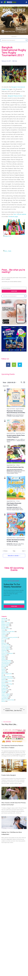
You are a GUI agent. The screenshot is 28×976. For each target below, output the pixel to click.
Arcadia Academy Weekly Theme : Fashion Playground (16, 436)
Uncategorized (4, 697)
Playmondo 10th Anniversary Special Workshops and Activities (16, 411)
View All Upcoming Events (14, 569)
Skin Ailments (4, 686)
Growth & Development (7, 653)
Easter (2, 640)
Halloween (3, 654)
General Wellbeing (5, 649)
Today (14, 551)
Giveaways (4, 650)
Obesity (3, 670)
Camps (3, 630)
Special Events (4, 689)
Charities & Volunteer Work (7, 631)
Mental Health (4, 665)
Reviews (3, 679)
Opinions (3, 672)
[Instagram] (14, 365)
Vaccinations (4, 698)
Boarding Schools (5, 628)
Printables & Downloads (7, 678)
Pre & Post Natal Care (6, 676)
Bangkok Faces (5, 624)
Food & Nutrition (5, 647)
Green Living (4, 652)
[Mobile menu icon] (2, 2)
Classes (3, 636)
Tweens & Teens (5, 695)
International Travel (6, 660)
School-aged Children (6, 681)
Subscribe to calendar (13, 555)
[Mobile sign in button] (26, 2)
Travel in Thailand (5, 694)
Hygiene (3, 657)
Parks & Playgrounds (6, 673)
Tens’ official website (19, 214)
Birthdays (3, 627)
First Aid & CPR (5, 644)
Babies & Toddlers (5, 623)
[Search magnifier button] (26, 40)
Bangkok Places (5, 625)
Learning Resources (6, 662)
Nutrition (3, 669)
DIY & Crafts (4, 639)
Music (2, 668)
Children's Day (4, 633)
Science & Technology (6, 684)
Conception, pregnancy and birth (9, 637)
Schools (3, 682)
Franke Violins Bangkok (8, 775)
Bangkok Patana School (15, 96)
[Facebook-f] (8, 365)
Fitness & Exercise (5, 646)
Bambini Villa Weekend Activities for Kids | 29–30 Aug (16, 540)
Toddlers (3, 692)
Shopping (3, 685)
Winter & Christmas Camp (7, 700)
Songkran (3, 688)
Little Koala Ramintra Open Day (15, 467)
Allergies (3, 618)
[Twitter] (20, 365)
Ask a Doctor (4, 620)
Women (3, 701)
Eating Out (4, 643)
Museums (3, 666)
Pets (2, 675)
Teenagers (3, 691)
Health (3, 656)
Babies (3, 621)
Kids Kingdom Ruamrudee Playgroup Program (14, 504)
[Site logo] (10, 2)
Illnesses (3, 659)
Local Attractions (5, 663)
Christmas (3, 634)
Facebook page (13, 216)
